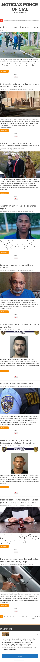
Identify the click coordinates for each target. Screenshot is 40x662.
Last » (34, 618)
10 (19, 616)
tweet (15, 74)
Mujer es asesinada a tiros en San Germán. (15, 20)
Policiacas (14, 30)
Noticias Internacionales (18, 148)
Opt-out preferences (19, 660)
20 (22, 616)
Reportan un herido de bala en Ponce (16, 384)
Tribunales (14, 505)
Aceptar (20, 656)
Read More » (4, 71)
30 (26, 616)
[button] (37, 634)
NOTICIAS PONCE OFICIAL (20, 7)
